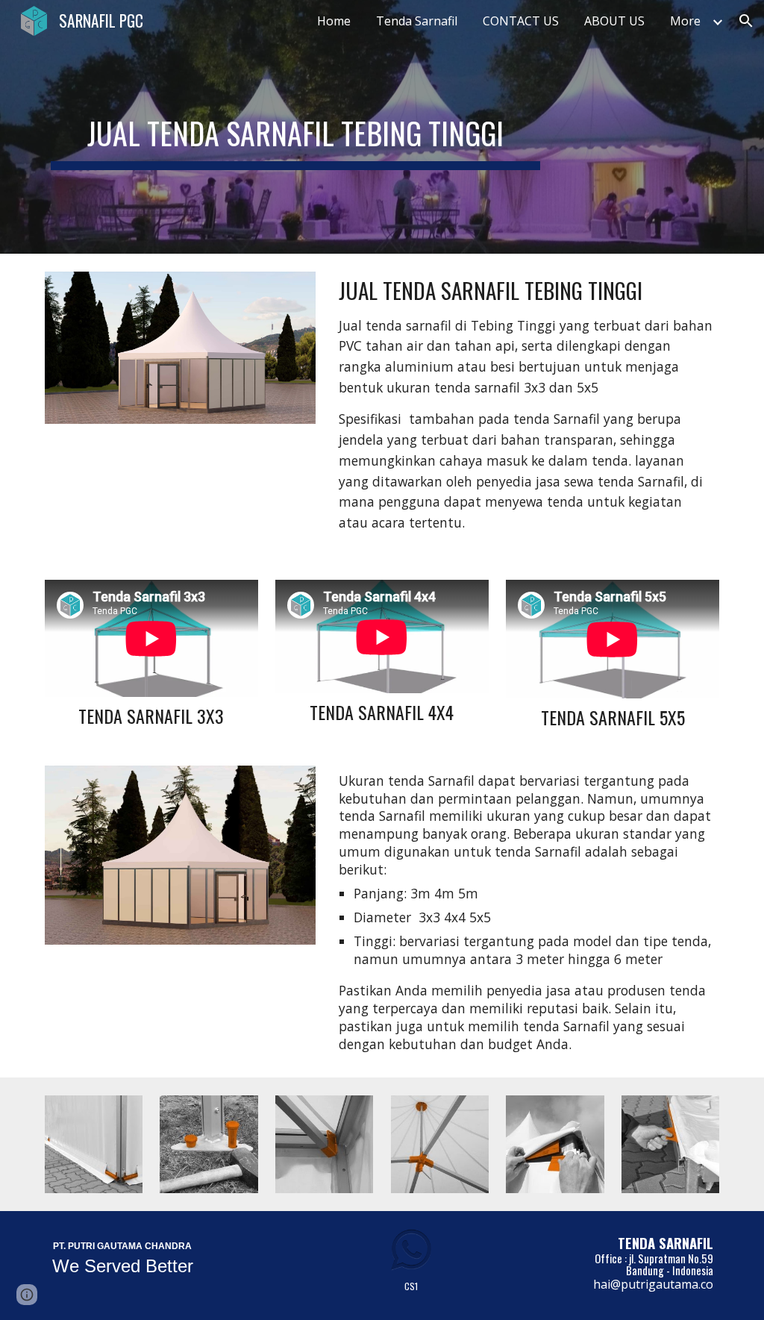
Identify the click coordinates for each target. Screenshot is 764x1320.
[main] (296, 127)
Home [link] (334, 21)
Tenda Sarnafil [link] (416, 21)
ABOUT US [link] (614, 21)
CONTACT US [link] (521, 21)
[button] (746, 21)
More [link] (685, 21)
